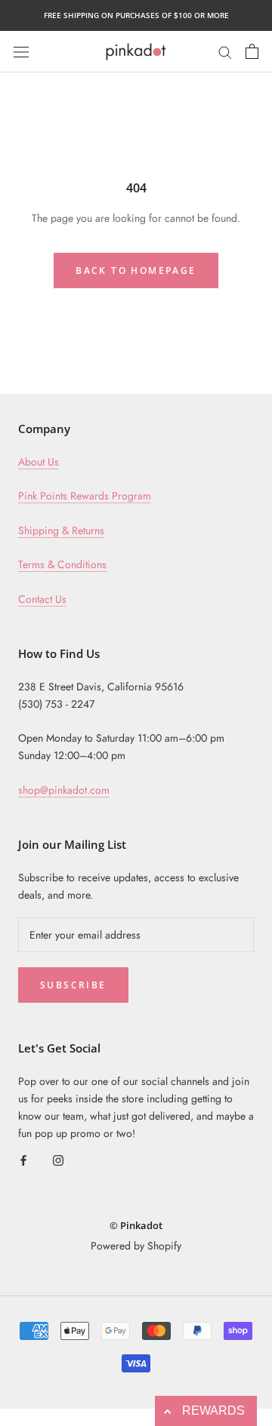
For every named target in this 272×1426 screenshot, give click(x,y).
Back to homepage (136, 270)
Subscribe (73, 985)
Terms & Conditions (62, 564)
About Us (38, 461)
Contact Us (42, 599)
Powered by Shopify (136, 1245)
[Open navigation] (21, 51)
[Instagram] (58, 1159)
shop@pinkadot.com (64, 790)
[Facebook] (23, 1159)
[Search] (225, 51)
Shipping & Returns (61, 530)
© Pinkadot (136, 1225)
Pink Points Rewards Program (84, 495)
